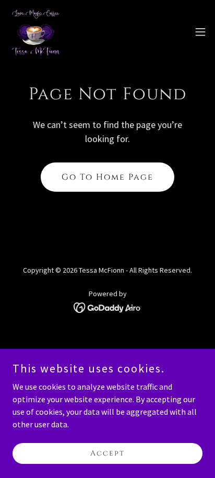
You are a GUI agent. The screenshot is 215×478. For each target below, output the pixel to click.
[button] (200, 31)
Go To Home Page (107, 177)
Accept (107, 453)
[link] (35, 31)
